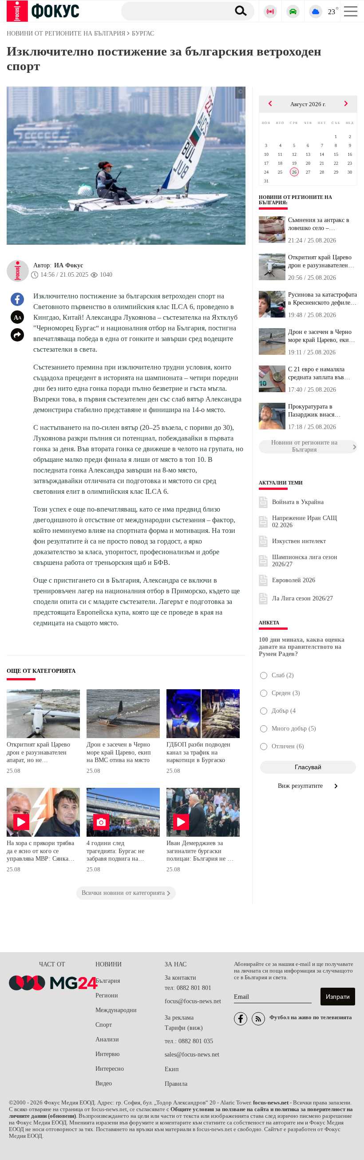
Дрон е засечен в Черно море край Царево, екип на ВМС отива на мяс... (320, 336)
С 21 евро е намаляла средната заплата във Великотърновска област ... (320, 373)
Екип (172, 1069)
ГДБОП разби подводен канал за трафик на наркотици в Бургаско (198, 752)
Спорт (103, 1024)
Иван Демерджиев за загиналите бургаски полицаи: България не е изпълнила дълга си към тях (199, 852)
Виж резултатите (301, 786)
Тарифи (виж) (184, 1028)
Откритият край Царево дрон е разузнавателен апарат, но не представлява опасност (38, 753)
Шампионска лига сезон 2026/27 (304, 561)
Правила (176, 1084)
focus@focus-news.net (193, 1001)
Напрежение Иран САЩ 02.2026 (304, 521)
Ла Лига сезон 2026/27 (302, 598)
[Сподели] (17, 335)
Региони (106, 995)
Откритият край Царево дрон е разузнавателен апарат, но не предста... (320, 261)
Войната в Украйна (298, 502)
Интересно (109, 1068)
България (107, 980)
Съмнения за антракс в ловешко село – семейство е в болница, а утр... (321, 224)
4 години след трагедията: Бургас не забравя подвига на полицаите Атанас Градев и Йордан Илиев (120, 852)
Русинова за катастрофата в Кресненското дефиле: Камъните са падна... (322, 298)
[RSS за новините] (258, 1018)
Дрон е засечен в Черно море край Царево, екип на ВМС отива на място (119, 752)
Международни (116, 1010)
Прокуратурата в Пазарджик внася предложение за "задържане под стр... (317, 410)
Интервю (107, 1054)
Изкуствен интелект (299, 541)
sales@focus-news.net (192, 1054)
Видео (103, 1083)
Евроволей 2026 (293, 580)
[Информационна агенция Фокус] (240, 1018)
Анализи (107, 1039)
